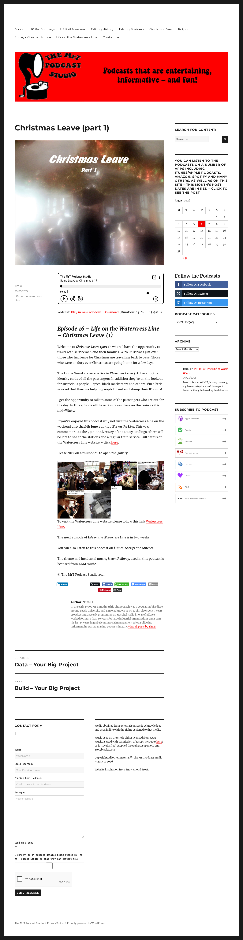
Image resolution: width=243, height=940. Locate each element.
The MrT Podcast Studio (29, 923)
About (19, 29)
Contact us (111, 37)
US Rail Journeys (72, 29)
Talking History (102, 29)
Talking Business (131, 29)
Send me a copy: (25, 842)
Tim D (18, 285)
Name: (18, 749)
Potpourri (185, 29)
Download (111, 312)
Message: (20, 792)
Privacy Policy (55, 923)
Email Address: (24, 764)
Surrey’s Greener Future (33, 37)
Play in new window (86, 312)
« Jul (185, 258)
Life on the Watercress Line (76, 37)
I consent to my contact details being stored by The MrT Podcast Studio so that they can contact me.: (48, 857)
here (114, 442)
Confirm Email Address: (29, 778)
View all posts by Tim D (142, 626)
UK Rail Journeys (42, 29)
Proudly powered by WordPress (86, 923)
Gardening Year (161, 29)
